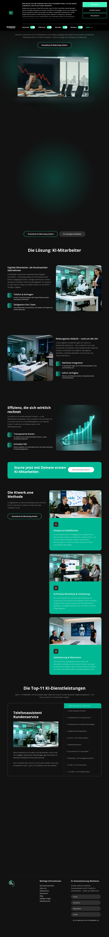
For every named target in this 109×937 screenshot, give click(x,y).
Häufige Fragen (45, 898)
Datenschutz (44, 891)
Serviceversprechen (47, 886)
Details (88, 27)
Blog (41, 896)
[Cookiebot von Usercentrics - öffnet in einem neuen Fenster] (11, 27)
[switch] (49, 27)
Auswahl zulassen (94, 10)
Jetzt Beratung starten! (81, 470)
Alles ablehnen (94, 15)
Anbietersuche (45, 901)
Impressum (44, 893)
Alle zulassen (95, 4)
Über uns (43, 888)
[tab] (82, 705)
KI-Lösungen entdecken (72, 234)
